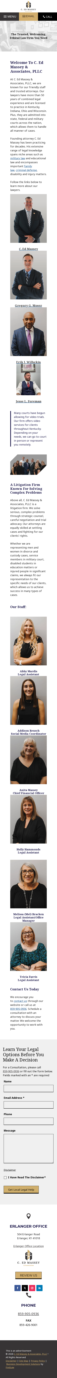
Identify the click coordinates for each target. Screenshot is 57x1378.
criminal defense (26, 170)
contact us (20, 1001)
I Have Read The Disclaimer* (27, 1177)
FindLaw (10, 1367)
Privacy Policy (38, 1360)
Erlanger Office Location (28, 1246)
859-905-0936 (18, 1009)
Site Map (23, 1360)
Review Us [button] (28, 1275)
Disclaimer (10, 1170)
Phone (8, 1114)
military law (17, 158)
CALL (49, 16)
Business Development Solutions (23, 1363)
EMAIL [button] (30, 16)
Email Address (14, 1098)
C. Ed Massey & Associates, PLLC (30, 1353)
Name (8, 1081)
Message (9, 1130)
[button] (9, 15)
